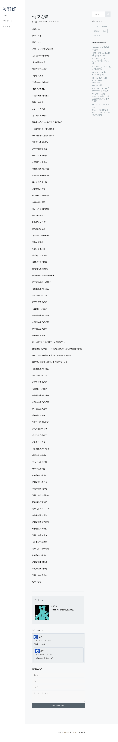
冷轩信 (54, 606)
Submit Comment (58, 705)
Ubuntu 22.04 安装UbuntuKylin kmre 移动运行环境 (101, 112)
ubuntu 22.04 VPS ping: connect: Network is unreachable (99, 81)
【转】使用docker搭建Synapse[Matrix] (101, 54)
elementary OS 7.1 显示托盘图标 (101, 67)
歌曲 (104, 31)
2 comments (54, 22)
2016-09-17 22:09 (41, 654)
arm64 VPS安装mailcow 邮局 (99, 73)
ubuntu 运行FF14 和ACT (100, 105)
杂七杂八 (97, 35)
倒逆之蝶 (40, 16)
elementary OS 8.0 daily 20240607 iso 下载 (101, 61)
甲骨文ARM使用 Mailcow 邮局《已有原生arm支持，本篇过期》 (100, 97)
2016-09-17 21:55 (40, 640)
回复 (49, 640)
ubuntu (96, 26)
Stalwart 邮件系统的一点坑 (100, 48)
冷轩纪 (104, 26)
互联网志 (97, 31)
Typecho (75, 732)
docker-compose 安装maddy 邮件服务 (100, 89)
